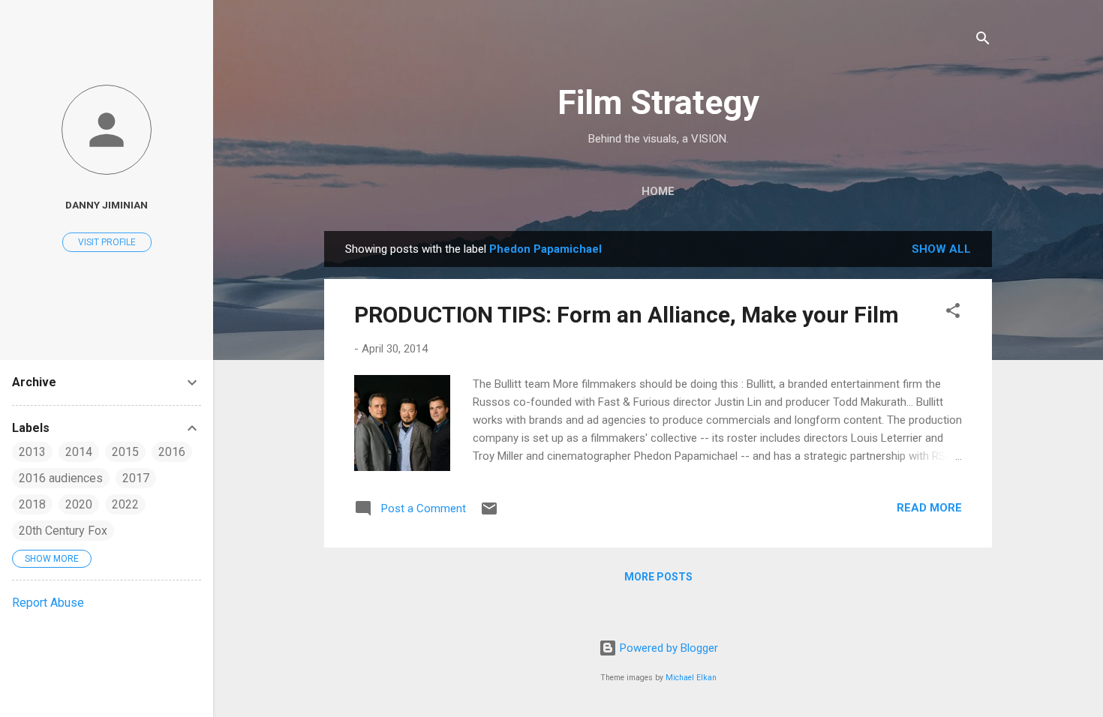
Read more (929, 507)
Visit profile (107, 242)
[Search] (983, 41)
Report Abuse (48, 603)
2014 (78, 452)
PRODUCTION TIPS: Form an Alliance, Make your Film (626, 315)
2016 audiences (61, 478)
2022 (125, 504)
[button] (953, 313)
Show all (941, 249)
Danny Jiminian (106, 205)
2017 (135, 478)
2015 (125, 452)
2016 (171, 452)
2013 (32, 452)
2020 (78, 504)
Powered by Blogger (667, 648)
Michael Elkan (691, 677)
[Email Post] (489, 513)
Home (658, 191)
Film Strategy (658, 102)
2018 (32, 504)
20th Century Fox (63, 531)
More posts (658, 577)
